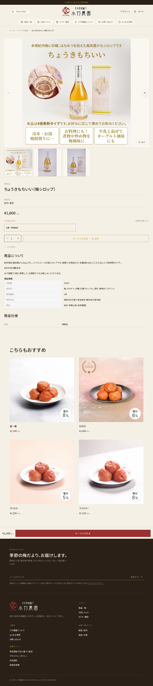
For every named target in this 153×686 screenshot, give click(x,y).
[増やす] (18, 238)
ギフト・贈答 (84, 616)
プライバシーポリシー (96, 583)
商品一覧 (83, 607)
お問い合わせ (15, 639)
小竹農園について (17, 630)
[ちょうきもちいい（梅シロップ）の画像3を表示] (76, 162)
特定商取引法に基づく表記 (21, 651)
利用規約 (13, 660)
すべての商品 (23, 30)
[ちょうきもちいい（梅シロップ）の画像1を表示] (18, 162)
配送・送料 (83, 630)
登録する (135, 577)
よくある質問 (15, 634)
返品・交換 (83, 634)
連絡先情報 (14, 664)
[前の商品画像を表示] (9, 93)
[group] (76, 163)
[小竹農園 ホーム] (76, 11)
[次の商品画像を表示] (144, 93)
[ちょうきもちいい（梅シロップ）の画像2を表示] (47, 162)
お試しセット (84, 612)
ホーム (12, 30)
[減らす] (7, 238)
